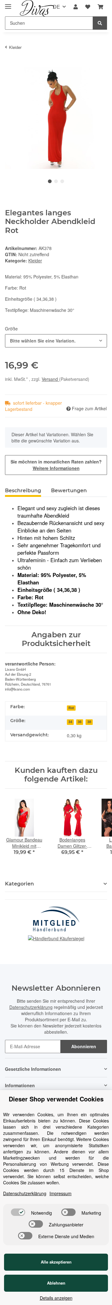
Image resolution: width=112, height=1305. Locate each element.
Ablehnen (56, 1283)
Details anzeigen (56, 1298)
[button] (76, 7)
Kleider (35, 260)
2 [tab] (56, 181)
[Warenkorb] (100, 7)
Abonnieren (83, 1046)
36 (80, 721)
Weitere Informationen (56, 468)
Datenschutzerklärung (31, 1007)
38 (89, 721)
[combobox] (56, 340)
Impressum (60, 1193)
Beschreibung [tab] (23, 490)
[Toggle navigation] (8, 4)
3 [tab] (62, 181)
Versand (50, 379)
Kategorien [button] (19, 884)
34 (70, 721)
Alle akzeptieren (56, 1262)
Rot (71, 707)
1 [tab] (50, 181)
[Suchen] (100, 23)
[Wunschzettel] (88, 7)
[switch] (18, 1212)
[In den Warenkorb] (10, 64)
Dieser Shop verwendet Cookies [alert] (56, 1099)
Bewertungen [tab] (69, 490)
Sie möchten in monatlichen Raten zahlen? (56, 465)
